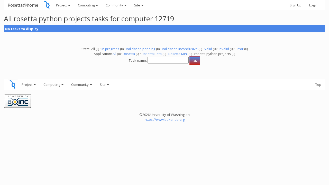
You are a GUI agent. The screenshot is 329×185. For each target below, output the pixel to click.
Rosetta (129, 53)
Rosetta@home (23, 5)
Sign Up (295, 5)
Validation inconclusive (180, 49)
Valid (208, 49)
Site (137, 5)
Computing (86, 5)
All (114, 53)
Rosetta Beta (152, 53)
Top (318, 84)
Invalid (224, 49)
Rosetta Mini (178, 53)
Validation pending (140, 49)
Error (239, 49)
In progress (110, 49)
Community (115, 5)
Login (313, 5)
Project (62, 5)
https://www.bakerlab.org (165, 119)
